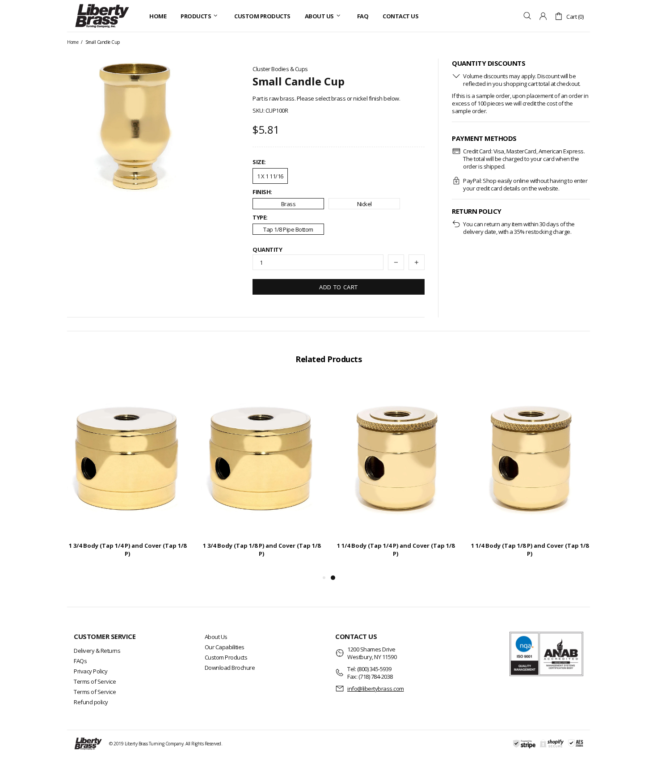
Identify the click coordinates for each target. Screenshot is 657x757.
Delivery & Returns (97, 651)
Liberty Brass (102, 16)
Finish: (262, 192)
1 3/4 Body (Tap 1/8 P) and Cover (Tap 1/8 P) (261, 549)
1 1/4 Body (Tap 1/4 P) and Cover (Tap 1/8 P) (396, 549)
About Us (216, 637)
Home (72, 42)
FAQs (80, 661)
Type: (260, 217)
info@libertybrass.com (375, 689)
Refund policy (91, 702)
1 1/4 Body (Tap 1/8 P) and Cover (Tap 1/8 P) (530, 549)
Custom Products (226, 657)
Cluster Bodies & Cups (280, 69)
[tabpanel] (395, 476)
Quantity (267, 250)
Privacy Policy (90, 671)
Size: (259, 162)
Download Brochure (230, 668)
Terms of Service (95, 681)
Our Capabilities (224, 647)
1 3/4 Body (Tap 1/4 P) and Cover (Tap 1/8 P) (127, 549)
